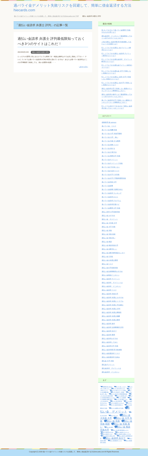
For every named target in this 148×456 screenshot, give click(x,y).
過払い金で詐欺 (107, 256)
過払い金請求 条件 (108, 323)
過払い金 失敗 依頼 (108, 234)
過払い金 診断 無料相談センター (113, 253)
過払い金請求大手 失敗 (110, 346)
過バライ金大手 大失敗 (118, 392)
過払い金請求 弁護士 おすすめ (112, 297)
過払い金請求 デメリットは (112, 282)
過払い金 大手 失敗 (108, 227)
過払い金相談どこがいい (110, 275)
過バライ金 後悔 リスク (110, 145)
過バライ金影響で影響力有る (112, 189)
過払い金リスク (107, 264)
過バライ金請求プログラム (111, 201)
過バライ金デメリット (110, 160)
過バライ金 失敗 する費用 (111, 141)
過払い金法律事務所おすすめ (112, 271)
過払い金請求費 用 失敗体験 (112, 350)
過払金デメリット (108, 364)
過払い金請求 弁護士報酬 (111, 316)
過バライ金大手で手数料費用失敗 (114, 178)
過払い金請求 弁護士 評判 (40, 52)
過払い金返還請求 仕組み (111, 357)
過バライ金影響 (107, 186)
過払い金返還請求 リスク (111, 353)
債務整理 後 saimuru (109, 122)
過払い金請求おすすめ (110, 338)
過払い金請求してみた (110, 342)
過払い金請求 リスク (109, 290)
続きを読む (84, 67)
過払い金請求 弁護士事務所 (111, 312)
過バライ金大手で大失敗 (110, 174)
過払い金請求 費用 (108, 335)
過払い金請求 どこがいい (111, 286)
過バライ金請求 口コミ (110, 197)
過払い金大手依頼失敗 (110, 268)
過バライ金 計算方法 (109, 152)
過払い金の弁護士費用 (110, 260)
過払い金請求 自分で (109, 331)
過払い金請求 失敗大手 (110, 294)
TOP (48, 16)
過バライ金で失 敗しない (111, 167)
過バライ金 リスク (109, 126)
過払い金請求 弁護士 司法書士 (112, 305)
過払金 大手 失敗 (108, 361)
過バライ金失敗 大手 (109, 182)
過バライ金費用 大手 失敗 (111, 208)
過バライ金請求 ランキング (111, 193)
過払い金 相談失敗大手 (110, 245)
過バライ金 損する (108, 148)
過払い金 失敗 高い (108, 238)
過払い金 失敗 (107, 230)
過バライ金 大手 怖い (110, 137)
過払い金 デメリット (110, 219)
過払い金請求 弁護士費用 (111, 320)
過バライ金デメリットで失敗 (112, 163)
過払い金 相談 (107, 242)
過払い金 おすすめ (108, 215)
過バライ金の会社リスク (110, 171)
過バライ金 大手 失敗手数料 (112, 133)
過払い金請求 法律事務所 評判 (112, 327)
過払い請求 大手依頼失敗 (111, 212)
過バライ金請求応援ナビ (110, 204)
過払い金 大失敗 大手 (109, 223)
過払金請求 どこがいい (110, 372)
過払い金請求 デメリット (111, 279)
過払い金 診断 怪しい (109, 249)
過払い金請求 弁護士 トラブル (112, 301)
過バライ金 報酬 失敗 (109, 130)
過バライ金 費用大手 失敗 (111, 156)
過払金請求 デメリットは (111, 368)
